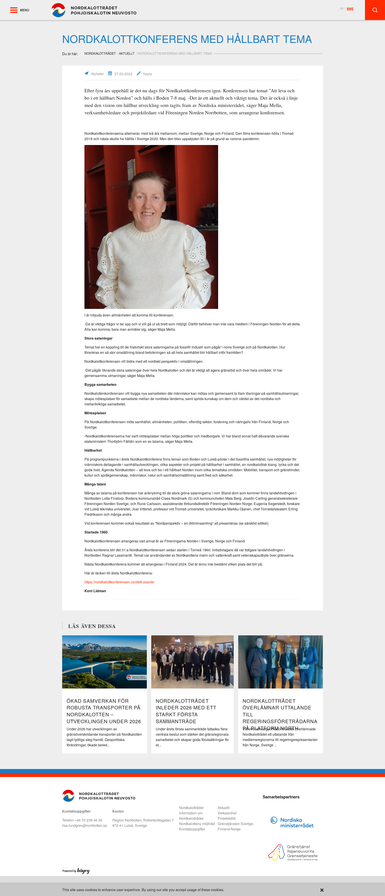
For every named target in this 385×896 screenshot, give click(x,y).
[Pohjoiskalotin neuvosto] (93, 9)
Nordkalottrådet (191, 807)
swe (350, 8)
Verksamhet (227, 812)
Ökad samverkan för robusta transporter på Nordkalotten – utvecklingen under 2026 (104, 711)
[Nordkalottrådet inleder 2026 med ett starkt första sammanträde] (192, 662)
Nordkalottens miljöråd (197, 823)
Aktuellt (127, 53)
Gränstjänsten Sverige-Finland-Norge (236, 826)
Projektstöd (227, 818)
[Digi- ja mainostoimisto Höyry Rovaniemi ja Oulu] (76, 873)
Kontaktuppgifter (192, 829)
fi (341, 8)
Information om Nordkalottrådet (191, 815)
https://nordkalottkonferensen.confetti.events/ (119, 581)
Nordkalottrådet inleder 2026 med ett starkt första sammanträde (186, 711)
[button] (13, 10)
